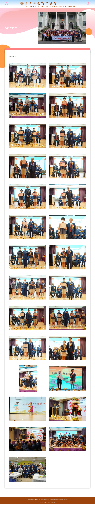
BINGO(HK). (52, 502)
